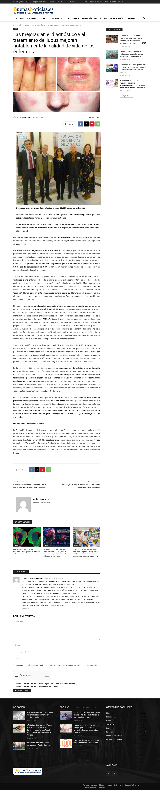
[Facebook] (80, 123)
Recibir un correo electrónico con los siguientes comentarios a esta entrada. (46, 684)
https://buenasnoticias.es (41, 503)
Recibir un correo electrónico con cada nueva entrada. (37, 687)
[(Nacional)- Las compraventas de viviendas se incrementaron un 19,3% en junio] (19, 715)
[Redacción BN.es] (14, 117)
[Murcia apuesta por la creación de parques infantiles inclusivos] (19, 746)
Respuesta (25, 608)
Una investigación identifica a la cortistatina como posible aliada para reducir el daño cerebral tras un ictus (26, 551)
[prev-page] (14, 562)
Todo (77, 707)
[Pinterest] (92, 123)
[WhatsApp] (97, 123)
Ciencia (16, 545)
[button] (144, 18)
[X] (86, 123)
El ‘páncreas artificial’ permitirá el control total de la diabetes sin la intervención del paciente (87, 714)
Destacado (86, 707)
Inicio (15, 25)
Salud (20, 25)
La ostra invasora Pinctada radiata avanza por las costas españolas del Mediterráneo (131, 53)
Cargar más (126, 96)
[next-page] (18, 562)
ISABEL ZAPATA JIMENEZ (32, 578)
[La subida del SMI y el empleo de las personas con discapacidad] (66, 743)
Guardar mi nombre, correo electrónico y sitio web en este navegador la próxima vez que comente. (56, 665)
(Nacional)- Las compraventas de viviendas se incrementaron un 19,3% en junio (40, 714)
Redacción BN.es (24, 117)
